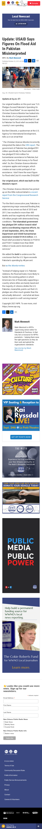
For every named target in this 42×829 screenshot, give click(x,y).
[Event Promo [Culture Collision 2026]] (21, 379)
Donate (35, 3)
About (6, 790)
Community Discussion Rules (14, 770)
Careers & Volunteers (11, 799)
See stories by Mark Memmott (23, 349)
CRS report (30, 145)
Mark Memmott (15, 58)
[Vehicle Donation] (21, 498)
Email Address (9, 698)
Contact (7, 794)
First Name (7, 705)
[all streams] (39, 826)
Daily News (9, 722)
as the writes (15, 265)
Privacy (7, 785)
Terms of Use (9, 765)
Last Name (7, 712)
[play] (3, 826)
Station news (9, 733)
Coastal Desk (9, 727)
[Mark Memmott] (7, 325)
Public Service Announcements (15, 780)
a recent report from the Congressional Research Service (20, 195)
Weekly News (9, 724)
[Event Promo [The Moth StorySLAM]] (21, 462)
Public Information (10, 775)
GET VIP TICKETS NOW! (21, 437)
